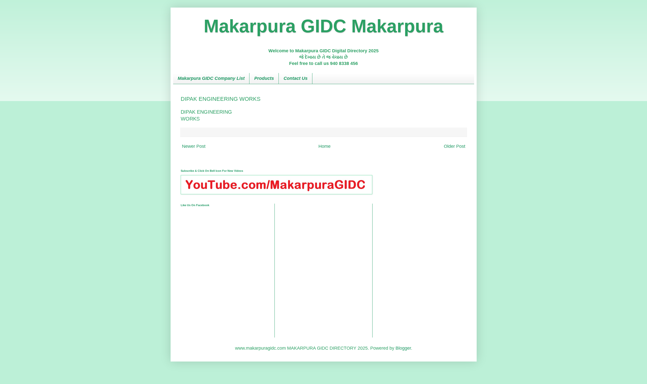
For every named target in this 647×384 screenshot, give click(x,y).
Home (324, 146)
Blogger (403, 348)
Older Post (454, 146)
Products (264, 78)
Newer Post (193, 146)
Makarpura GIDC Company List (211, 78)
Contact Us (296, 78)
